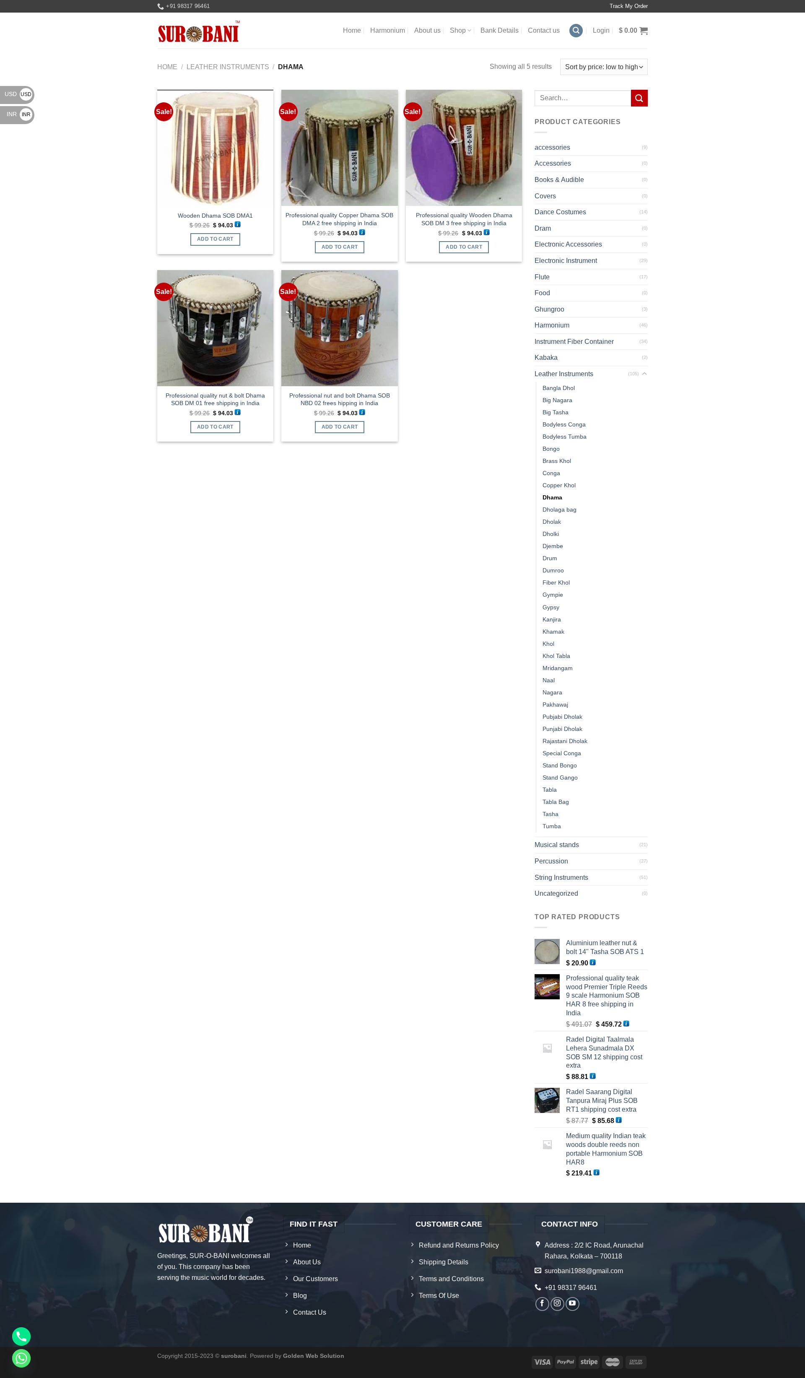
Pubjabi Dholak (562, 716)
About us (427, 30)
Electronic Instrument (566, 260)
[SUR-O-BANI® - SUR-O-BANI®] (199, 31)
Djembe (553, 546)
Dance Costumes (560, 212)
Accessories (553, 163)
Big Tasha (556, 412)
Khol (548, 643)
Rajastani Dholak (565, 741)
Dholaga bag (559, 509)
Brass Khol (557, 461)
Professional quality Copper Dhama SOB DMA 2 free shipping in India (339, 219)
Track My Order (629, 6)
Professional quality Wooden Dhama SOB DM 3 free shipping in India (464, 219)
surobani (234, 1355)
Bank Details (499, 30)
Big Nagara (557, 400)
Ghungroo (549, 309)
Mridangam (558, 668)
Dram (543, 228)
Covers (545, 196)
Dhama (552, 497)
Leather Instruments (228, 66)
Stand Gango (560, 777)
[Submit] (639, 98)
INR (19, 114)
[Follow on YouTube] (572, 1304)
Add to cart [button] (215, 239)
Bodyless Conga (564, 424)
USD (18, 94)
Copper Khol (559, 485)
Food (542, 292)
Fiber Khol (556, 582)
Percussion (551, 861)
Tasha (550, 814)
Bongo (551, 448)
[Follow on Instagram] (557, 1304)
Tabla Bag (556, 801)
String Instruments (561, 877)
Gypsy (551, 607)
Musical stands (557, 844)
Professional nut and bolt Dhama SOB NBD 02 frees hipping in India (339, 399)
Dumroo (553, 570)
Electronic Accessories (568, 244)
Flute (542, 277)
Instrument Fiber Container (574, 341)
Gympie (553, 594)
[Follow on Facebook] (542, 1304)
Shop (458, 30)
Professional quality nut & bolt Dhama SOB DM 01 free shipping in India (215, 399)
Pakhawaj (555, 704)
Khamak (553, 631)
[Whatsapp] (21, 1358)
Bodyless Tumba (565, 436)
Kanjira (552, 619)
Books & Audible (559, 179)
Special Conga (562, 753)
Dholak (552, 521)
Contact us (544, 30)
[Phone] (21, 1336)
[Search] (576, 31)
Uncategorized (556, 893)
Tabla (550, 789)
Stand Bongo (560, 765)
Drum (550, 558)
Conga (551, 473)
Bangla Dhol (559, 388)
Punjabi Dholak (562, 728)
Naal (549, 680)
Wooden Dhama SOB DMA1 (215, 215)
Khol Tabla (556, 656)
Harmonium (387, 30)
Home (352, 30)
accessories (552, 147)
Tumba (552, 826)
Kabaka (546, 357)
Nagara (552, 692)
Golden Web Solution (313, 1355)
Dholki (551, 533)
